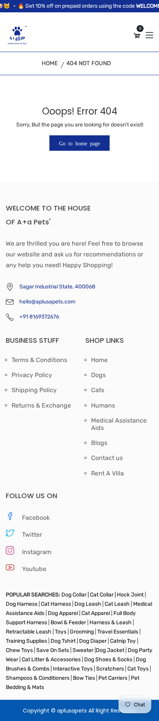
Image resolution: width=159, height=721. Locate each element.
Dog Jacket (110, 650)
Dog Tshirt (64, 641)
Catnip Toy (123, 641)
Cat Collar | (102, 594)
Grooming (82, 631)
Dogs (98, 375)
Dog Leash (87, 604)
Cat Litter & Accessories (52, 659)
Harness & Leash (111, 622)
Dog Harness (21, 604)
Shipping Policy (34, 390)
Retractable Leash (29, 631)
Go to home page (79, 143)
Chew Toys (20, 650)
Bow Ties (84, 678)
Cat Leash (118, 604)
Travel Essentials (118, 631)
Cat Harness (56, 604)
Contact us (107, 458)
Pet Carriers (113, 678)
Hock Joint (130, 594)
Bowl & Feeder (68, 622)
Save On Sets (52, 650)
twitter (32, 534)
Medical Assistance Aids (119, 424)
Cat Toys (138, 668)
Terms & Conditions (39, 360)
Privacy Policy (32, 375)
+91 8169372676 (39, 316)
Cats (97, 390)
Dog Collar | (75, 594)
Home (50, 63)
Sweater (82, 650)
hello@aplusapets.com (47, 301)
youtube (34, 569)
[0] (137, 35)
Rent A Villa (107, 473)
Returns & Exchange (41, 405)
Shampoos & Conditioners (37, 678)
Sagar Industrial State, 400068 (57, 286)
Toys (61, 631)
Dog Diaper (92, 641)
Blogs (99, 443)
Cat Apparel (96, 613)
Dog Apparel (63, 613)
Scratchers (110, 668)
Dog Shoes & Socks (109, 659)
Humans (103, 405)
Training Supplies (27, 641)
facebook (36, 517)
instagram (36, 552)
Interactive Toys (73, 668)
